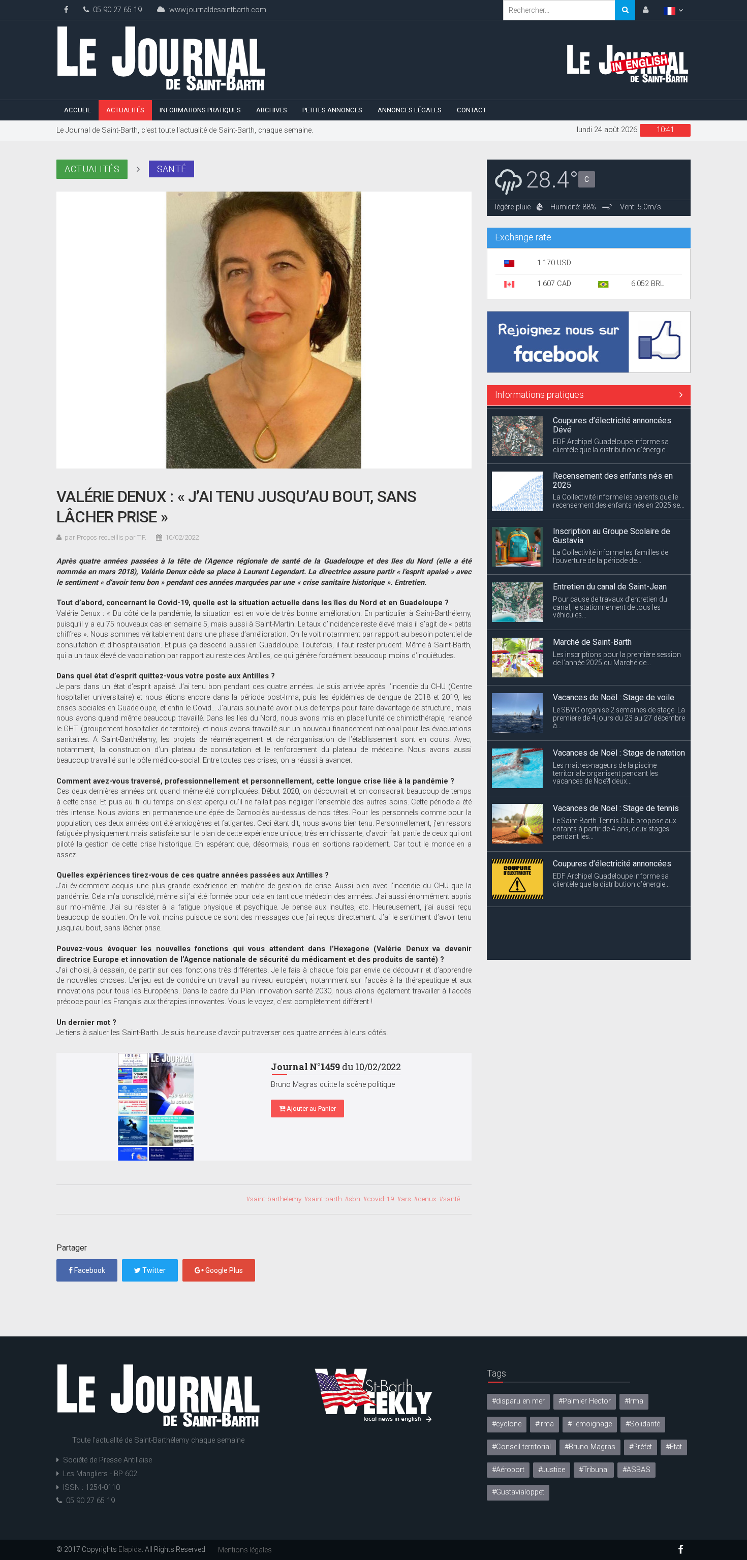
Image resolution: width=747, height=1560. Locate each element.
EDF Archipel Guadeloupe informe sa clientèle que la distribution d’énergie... (611, 443)
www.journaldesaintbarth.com (215, 10)
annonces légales (410, 110)
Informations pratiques (200, 110)
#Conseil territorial (521, 1447)
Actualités (125, 110)
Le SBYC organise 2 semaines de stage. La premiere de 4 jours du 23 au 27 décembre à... (619, 715)
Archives (271, 110)
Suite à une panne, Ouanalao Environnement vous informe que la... (611, 941)
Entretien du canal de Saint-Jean (610, 584)
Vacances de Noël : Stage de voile (613, 695)
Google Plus (223, 1270)
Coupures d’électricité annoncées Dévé (612, 422)
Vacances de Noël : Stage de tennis (616, 805)
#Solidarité (643, 1424)
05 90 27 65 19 (115, 10)
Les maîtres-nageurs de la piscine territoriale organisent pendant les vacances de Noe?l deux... (605, 770)
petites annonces (332, 110)
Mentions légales (245, 1550)
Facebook (89, 1270)
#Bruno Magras (590, 1447)
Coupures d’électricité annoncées (612, 861)
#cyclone (506, 1424)
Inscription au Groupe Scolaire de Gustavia (611, 533)
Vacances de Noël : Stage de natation (619, 750)
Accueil (77, 110)
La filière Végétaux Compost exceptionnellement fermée (603, 921)
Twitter (153, 1270)
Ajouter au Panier (310, 1108)
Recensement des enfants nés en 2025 (613, 478)
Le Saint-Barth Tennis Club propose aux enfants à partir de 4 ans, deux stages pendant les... (614, 826)
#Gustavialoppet (518, 1492)
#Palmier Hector (584, 1401)
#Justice (551, 1469)
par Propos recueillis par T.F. (105, 537)
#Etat (674, 1447)
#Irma (634, 1401)
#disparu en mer (518, 1401)
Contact (471, 110)
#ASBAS (636, 1469)
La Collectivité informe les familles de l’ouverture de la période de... (610, 554)
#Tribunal (594, 1469)
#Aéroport (508, 1469)
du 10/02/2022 (336, 1066)
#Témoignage (590, 1424)
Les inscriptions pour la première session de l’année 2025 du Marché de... (617, 655)
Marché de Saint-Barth (592, 639)
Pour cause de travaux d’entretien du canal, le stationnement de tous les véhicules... (610, 604)
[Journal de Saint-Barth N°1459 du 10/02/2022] (156, 1107)
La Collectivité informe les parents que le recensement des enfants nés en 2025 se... (618, 498)
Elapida (130, 1549)
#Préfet (640, 1447)
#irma (544, 1424)
